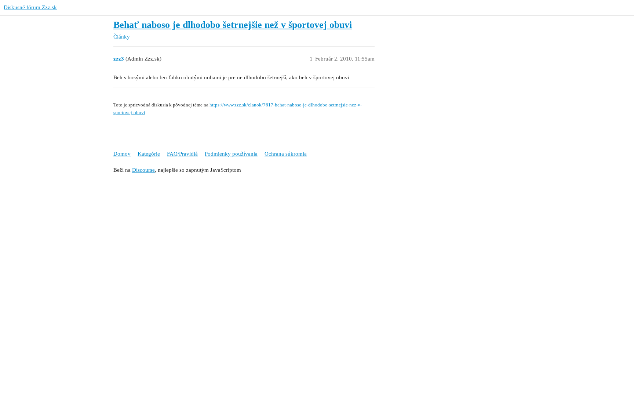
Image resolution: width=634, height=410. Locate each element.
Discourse (143, 170)
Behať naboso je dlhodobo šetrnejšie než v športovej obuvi (232, 24)
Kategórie (149, 154)
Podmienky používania (231, 154)
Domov (122, 154)
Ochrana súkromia (286, 154)
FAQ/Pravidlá (182, 154)
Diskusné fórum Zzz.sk (30, 7)
